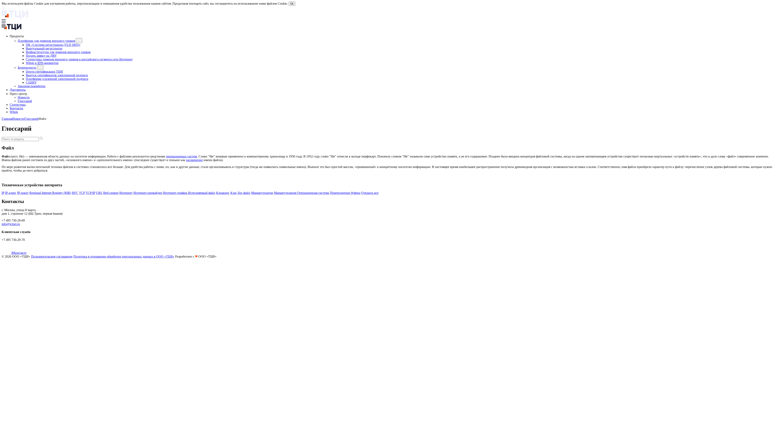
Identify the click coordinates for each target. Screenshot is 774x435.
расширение (194, 160)
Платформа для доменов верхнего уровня (46, 40)
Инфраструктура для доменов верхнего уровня (58, 52)
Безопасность (27, 67)
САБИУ (31, 82)
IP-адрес (10, 193)
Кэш (233, 193)
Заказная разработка (31, 86)
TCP (82, 193)
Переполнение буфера (345, 193)
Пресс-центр (19, 93)
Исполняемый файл (201, 193)
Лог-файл (243, 193)
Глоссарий (25, 101)
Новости (24, 97)
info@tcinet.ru (11, 224)
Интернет (126, 193)
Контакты (16, 108)
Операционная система (313, 193)
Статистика (18, 104)
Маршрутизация (285, 193)
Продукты (17, 36)
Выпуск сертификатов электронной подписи (57, 75)
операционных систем (181, 156)
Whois (14, 112)
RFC (75, 193)
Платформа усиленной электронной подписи (57, 79)
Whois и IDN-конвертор (42, 63)
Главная (7, 118)
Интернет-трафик (175, 193)
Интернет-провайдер (147, 193)
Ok (292, 3)
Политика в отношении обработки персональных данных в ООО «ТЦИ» (123, 256)
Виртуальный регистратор (44, 48)
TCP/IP (90, 193)
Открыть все (370, 193)
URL (99, 193)
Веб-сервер (111, 193)
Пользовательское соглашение (52, 256)
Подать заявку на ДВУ (41, 55)
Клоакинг (223, 193)
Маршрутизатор (262, 193)
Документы (18, 89)
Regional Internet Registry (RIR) (50, 193)
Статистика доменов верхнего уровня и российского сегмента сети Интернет (79, 59)
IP (3, 193)
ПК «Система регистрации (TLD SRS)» (53, 45)
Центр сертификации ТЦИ (44, 71)
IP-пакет (23, 193)
